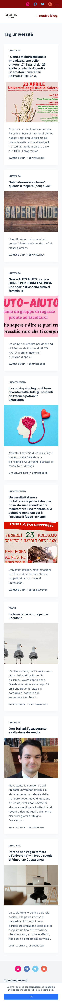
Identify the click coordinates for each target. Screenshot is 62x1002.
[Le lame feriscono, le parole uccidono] (31, 643)
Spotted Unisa (17, 704)
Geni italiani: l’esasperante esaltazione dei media (28, 730)
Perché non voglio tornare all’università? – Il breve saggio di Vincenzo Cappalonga (31, 855)
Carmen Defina (17, 158)
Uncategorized (17, 382)
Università (15, 50)
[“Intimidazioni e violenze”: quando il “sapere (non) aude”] (31, 211)
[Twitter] (42, 4)
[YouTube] (50, 4)
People (12, 608)
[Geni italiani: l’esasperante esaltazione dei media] (31, 758)
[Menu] (56, 4)
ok (31, 996)
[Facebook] (35, 4)
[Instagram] (27, 4)
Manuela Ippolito (18, 473)
